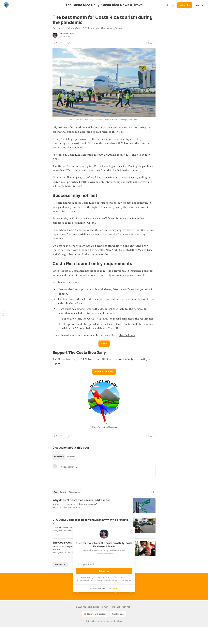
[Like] (55, 43)
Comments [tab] (59, 456)
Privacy (104, 606)
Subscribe (184, 5)
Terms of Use (117, 577)
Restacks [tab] (71, 456)
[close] (131, 530)
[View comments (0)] (62, 43)
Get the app (118, 614)
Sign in (199, 5)
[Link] (48, 195)
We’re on (94, 427)
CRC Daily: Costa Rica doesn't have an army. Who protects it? (90, 521)
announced (136, 246)
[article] (104, 506)
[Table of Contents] (3, 313)
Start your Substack (96, 614)
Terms (112, 606)
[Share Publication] (173, 5)
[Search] (167, 5)
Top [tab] (55, 492)
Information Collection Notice (103, 580)
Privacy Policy (125, 580)
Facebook (101, 427)
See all (58, 564)
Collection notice (125, 606)
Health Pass (114, 324)
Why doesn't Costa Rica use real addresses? (81, 500)
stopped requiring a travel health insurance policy (119, 271)
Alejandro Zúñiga (67, 34)
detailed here (127, 335)
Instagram (113, 427)
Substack (90, 621)
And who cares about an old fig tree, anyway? (74, 504)
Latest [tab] (63, 492)
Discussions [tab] (74, 492)
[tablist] (64, 457)
